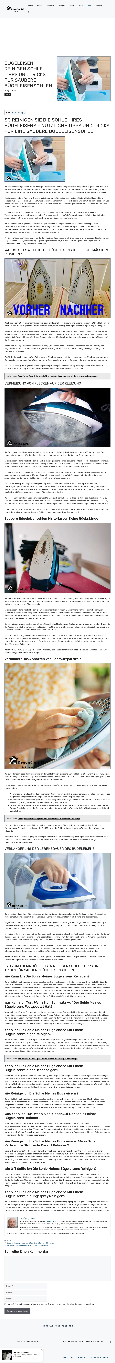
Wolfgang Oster (10, 91)
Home (30, 6)
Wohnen (99, 6)
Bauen (39, 6)
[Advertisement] (57, 34)
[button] (29, 12)
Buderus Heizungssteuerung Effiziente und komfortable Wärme (30, 1243)
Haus (81, 6)
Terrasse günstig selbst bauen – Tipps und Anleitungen (27, 1245)
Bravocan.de (51, 1221)
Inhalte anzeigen (18, 113)
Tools (89, 6)
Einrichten (50, 6)
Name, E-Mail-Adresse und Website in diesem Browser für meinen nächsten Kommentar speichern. (51, 1304)
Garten (71, 6)
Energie (62, 6)
